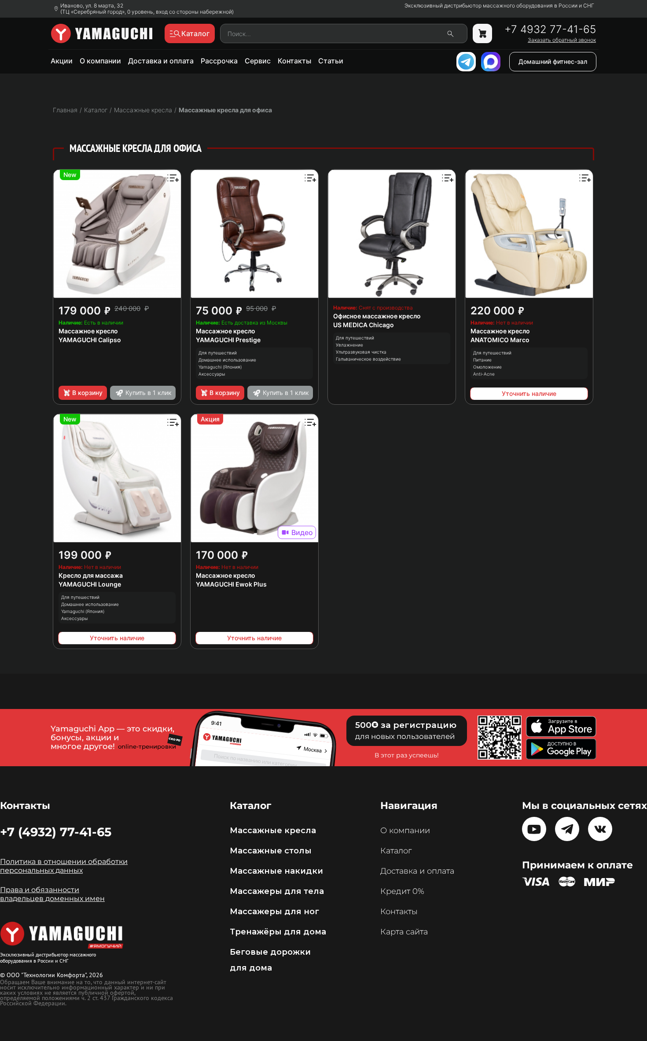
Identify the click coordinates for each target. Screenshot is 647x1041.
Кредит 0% (402, 891)
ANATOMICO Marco (500, 339)
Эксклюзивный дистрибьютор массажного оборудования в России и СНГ (499, 6)
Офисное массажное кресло (377, 316)
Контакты (294, 60)
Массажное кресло (88, 331)
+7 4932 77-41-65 (550, 29)
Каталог (396, 851)
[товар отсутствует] (482, 33)
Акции (62, 60)
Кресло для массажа (91, 575)
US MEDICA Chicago (363, 325)
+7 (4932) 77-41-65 (55, 831)
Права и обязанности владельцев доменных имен (52, 894)
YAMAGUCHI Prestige (228, 339)
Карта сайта (404, 932)
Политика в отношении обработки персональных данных (64, 866)
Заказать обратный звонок (562, 40)
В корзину (87, 392)
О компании (100, 60)
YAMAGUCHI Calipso (90, 339)
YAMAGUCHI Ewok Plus (231, 584)
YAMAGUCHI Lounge (90, 584)
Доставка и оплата (161, 60)
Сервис (258, 60)
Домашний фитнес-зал (552, 61)
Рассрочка (219, 60)
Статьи (330, 60)
